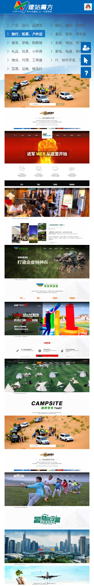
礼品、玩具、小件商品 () (24, 51)
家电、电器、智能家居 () (68, 51)
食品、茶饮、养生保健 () (68, 34)
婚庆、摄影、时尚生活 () (68, 25)
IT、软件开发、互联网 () (68, 60)
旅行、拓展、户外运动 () (24, 34)
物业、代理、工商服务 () (24, 60)
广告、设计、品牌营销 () (24, 25)
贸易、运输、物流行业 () (24, 69)
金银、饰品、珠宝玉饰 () (68, 43)
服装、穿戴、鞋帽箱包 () (24, 43)
